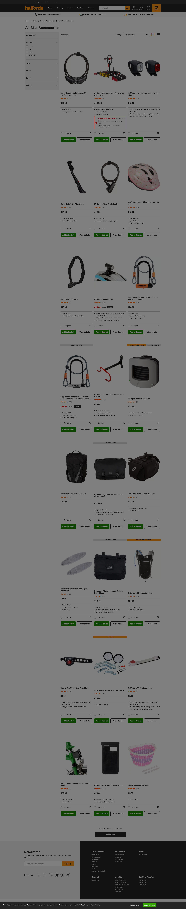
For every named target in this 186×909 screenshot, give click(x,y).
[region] (93, 905)
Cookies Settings (135, 905)
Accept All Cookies (149, 905)
